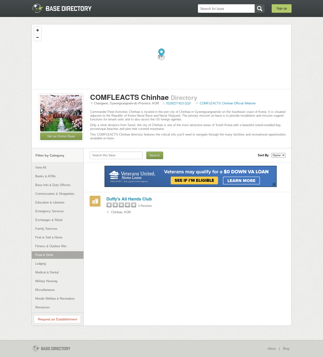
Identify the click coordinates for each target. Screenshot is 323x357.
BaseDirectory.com (66, 8)
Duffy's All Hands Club (129, 199)
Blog (286, 348)
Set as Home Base (61, 136)
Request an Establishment (57, 319)
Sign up (281, 8)
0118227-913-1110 (178, 103)
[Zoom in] (37, 30)
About (272, 348)
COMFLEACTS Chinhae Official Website (228, 103)
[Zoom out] (37, 37)
